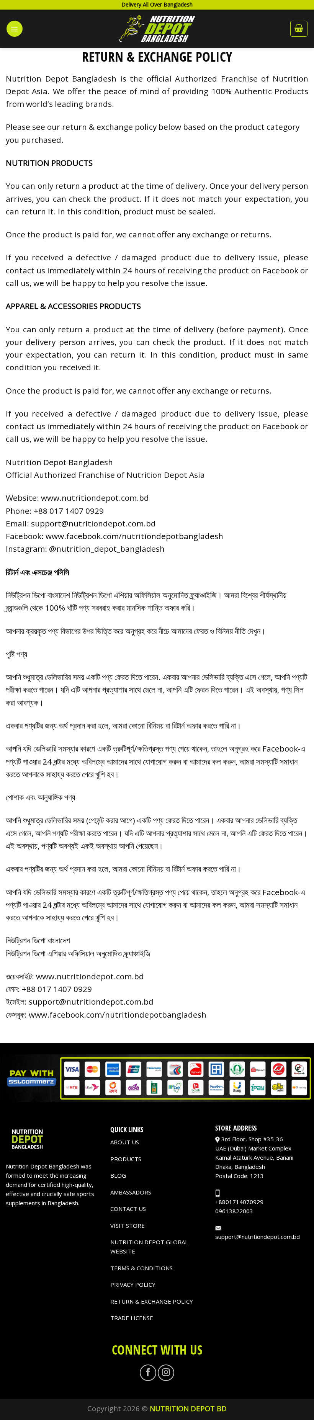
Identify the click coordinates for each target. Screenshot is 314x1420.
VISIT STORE (127, 1225)
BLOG (118, 1175)
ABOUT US (124, 1142)
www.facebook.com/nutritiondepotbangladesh (134, 536)
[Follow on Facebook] (148, 1372)
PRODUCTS (125, 1159)
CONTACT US (128, 1208)
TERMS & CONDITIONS (141, 1268)
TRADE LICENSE (131, 1318)
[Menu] (15, 29)
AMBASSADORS (130, 1192)
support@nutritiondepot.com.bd (93, 523)
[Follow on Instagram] (166, 1372)
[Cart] (298, 29)
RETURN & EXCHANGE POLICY (151, 1301)
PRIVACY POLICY (132, 1284)
